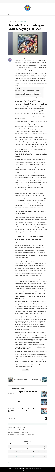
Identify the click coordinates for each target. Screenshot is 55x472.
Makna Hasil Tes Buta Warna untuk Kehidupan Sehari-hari (27, 94)
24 (10, 456)
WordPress (28, 470)
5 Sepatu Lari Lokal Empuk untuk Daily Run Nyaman (18, 429)
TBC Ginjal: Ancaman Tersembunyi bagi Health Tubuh (27, 392)
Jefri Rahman (9, 63)
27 (27, 456)
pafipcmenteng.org (19, 59)
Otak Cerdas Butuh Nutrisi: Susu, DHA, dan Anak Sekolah (19, 437)
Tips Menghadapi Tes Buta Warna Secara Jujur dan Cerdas (28, 95)
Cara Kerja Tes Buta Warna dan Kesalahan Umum (27, 91)
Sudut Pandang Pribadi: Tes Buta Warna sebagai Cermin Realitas (30, 93)
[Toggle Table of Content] (41, 89)
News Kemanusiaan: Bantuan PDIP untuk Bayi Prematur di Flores (21, 434)
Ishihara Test (25, 369)
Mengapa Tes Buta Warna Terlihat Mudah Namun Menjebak (28, 90)
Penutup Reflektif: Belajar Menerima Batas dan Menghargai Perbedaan (31, 97)
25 (16, 456)
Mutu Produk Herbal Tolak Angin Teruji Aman (27, 400)
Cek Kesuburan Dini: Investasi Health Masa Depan (17, 427)
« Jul (9, 462)
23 (44, 454)
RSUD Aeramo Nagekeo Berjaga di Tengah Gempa (18, 432)
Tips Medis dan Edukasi (21, 21)
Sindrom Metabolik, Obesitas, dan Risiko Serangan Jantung (28, 409)
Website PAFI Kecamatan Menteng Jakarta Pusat (24, 468)
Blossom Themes (16, 470)
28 (33, 456)
